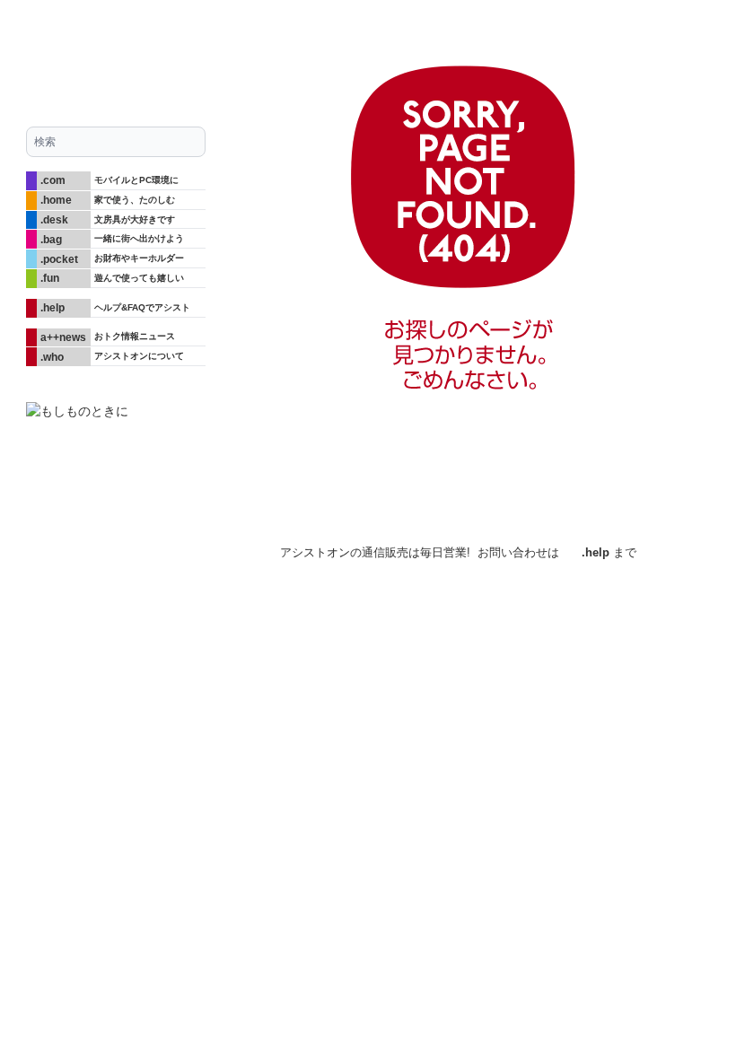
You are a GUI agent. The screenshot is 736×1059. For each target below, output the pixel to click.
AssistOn (186, 548)
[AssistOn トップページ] (116, 56)
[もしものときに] (116, 411)
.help (595, 553)
